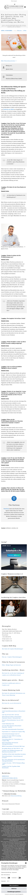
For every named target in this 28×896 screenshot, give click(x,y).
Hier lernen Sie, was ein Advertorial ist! (11, 703)
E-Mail (24, 30)
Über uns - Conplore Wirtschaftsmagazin (12, 657)
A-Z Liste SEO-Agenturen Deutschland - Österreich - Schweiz (12, 726)
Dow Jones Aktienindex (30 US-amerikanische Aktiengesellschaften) (13, 760)
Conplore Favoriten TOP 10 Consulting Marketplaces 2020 (11, 736)
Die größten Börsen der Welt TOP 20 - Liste (12, 748)
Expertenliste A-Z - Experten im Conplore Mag (13, 731)
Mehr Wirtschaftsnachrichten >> (9, 61)
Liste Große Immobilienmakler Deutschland (12, 729)
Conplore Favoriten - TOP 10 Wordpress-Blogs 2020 (13, 763)
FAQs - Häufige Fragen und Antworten (11, 665)
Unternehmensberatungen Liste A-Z (10, 733)
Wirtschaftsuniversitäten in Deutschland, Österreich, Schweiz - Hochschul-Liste (12, 717)
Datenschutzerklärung (16, 795)
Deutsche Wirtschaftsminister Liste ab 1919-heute (12, 720)
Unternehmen (8, 30)
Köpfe (2, 30)
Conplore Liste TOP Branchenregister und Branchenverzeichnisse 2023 (12, 751)
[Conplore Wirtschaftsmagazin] (14, 7)
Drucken (20, 30)
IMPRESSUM (5, 776)
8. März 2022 (15, 30)
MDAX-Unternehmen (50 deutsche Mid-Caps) (13, 746)
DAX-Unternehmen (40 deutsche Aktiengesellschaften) (10, 743)
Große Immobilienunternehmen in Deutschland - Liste (14, 711)
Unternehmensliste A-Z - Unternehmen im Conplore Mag (12, 740)
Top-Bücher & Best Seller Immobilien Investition (14, 754)
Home (3, 25)
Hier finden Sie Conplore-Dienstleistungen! (12, 648)
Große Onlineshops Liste (8, 723)
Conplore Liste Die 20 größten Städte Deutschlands (11, 767)
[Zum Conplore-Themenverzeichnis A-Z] (14, 584)
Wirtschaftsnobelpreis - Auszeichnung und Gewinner (12, 757)
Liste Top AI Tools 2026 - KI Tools (10, 714)
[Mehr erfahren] (14, 608)
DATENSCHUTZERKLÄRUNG (10, 778)
